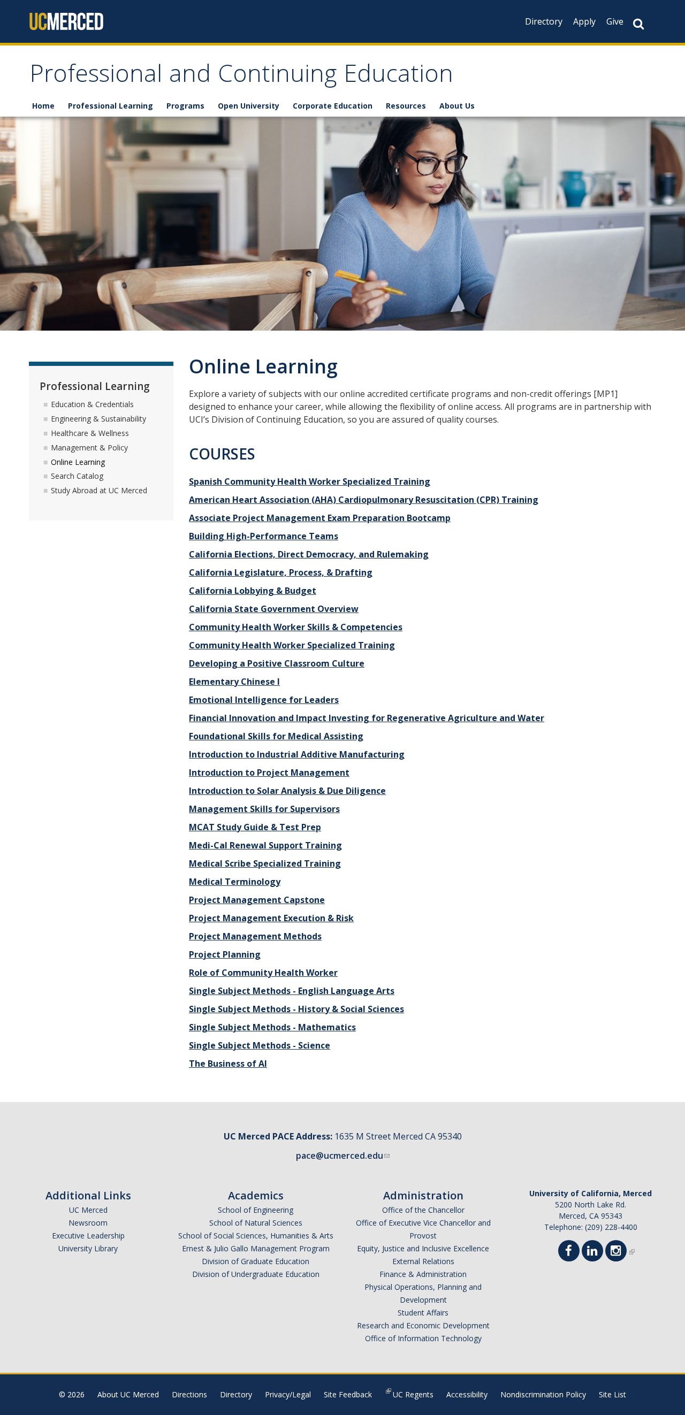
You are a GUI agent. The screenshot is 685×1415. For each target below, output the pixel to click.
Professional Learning (110, 106)
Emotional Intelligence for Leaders (264, 700)
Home (43, 106)
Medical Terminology (234, 882)
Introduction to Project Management (269, 772)
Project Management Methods (255, 936)
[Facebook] (572, 1252)
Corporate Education (332, 106)
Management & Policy (89, 447)
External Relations (423, 1261)
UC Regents (413, 1394)
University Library (88, 1248)
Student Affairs (423, 1312)
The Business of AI (228, 1063)
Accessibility (467, 1394)
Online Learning (78, 462)
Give (614, 21)
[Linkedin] (595, 1252)
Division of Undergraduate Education (255, 1274)
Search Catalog (77, 476)
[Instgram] (619, 1252)
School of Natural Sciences (255, 1223)
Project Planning (225, 954)
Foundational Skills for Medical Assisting (276, 736)
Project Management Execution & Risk (271, 918)
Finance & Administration (423, 1274)
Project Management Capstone (257, 900)
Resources (406, 106)
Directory (543, 21)
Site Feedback (348, 1394)
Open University (248, 106)
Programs (185, 106)
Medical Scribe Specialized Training (265, 863)
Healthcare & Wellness (90, 433)
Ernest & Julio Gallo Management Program (256, 1248)
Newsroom (88, 1223)
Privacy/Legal (288, 1394)
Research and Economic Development (423, 1325)
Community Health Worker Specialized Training (292, 645)
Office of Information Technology (423, 1338)
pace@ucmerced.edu (339, 1155)
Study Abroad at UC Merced (99, 490)
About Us (457, 106)
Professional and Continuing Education (241, 76)
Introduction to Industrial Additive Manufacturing (297, 754)
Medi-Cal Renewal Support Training (265, 845)
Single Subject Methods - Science (259, 1045)
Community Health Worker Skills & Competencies (295, 627)
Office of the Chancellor (423, 1210)
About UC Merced (128, 1394)
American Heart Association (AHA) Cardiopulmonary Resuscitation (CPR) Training (363, 500)
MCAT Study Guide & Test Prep (255, 827)
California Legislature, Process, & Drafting (280, 572)
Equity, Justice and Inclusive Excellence (423, 1248)
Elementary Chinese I (234, 681)
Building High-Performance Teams (263, 536)
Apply (584, 21)
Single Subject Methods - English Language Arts (291, 991)
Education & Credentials (92, 404)
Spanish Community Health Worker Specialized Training (309, 481)
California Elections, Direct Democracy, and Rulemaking (309, 554)
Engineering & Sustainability (98, 419)
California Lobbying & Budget (252, 590)
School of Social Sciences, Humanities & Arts (255, 1235)
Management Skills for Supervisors (264, 809)
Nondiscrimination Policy (543, 1394)
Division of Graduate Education (255, 1261)
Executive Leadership (88, 1235)
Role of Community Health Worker (263, 972)
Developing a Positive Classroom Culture (276, 663)
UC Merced (88, 1210)
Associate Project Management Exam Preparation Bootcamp (320, 518)
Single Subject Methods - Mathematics (272, 1027)
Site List (612, 1394)
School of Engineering (255, 1210)
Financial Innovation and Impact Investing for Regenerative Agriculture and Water (366, 718)
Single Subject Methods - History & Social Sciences (296, 1009)
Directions (189, 1394)
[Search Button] (638, 23)
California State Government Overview (274, 609)
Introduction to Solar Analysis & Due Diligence (287, 791)
